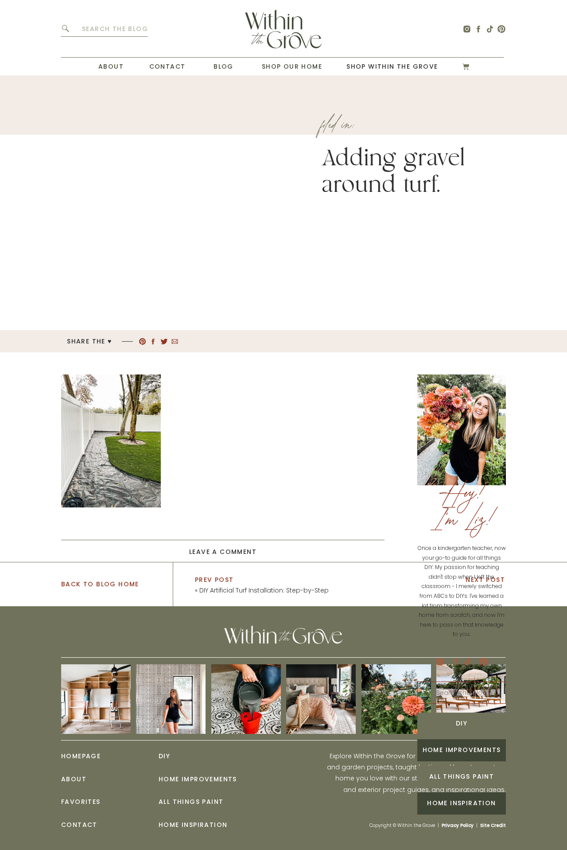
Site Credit (493, 825)
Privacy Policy (458, 825)
